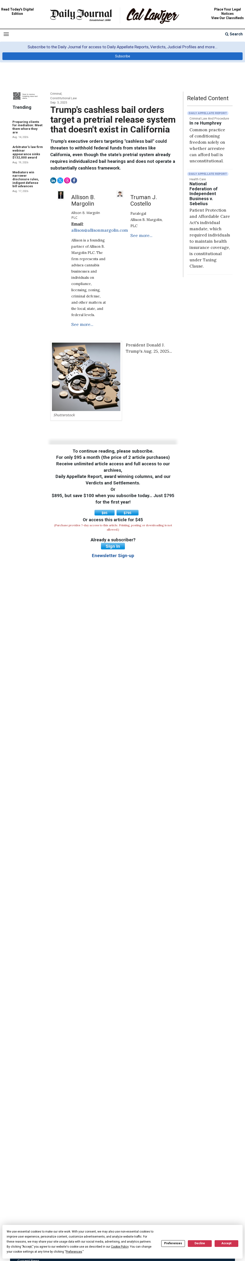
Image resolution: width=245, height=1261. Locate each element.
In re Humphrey (205, 123)
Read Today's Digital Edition (17, 11)
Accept (226, 1243)
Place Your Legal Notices (227, 11)
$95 (104, 512)
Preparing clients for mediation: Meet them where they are (27, 127)
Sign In (113, 546)
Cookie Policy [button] (119, 1246)
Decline (200, 1243)
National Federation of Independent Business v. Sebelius (203, 193)
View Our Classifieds (227, 18)
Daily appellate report (208, 113)
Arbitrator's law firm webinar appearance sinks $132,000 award (27, 152)
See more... (82, 324)
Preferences (173, 1243)
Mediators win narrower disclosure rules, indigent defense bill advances (25, 179)
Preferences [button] (74, 1251)
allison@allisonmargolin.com (99, 230)
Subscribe (122, 56)
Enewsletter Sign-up (113, 555)
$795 (127, 512)
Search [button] (236, 34)
